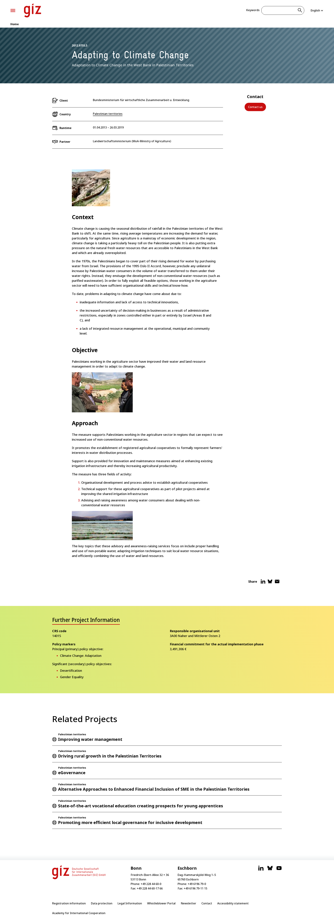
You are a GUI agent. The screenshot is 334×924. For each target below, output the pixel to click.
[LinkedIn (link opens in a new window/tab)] (261, 870)
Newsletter (188, 903)
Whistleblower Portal (161, 903)
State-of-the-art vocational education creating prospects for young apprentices (140, 806)
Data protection (101, 903)
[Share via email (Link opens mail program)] (277, 583)
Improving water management (90, 739)
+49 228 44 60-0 (151, 884)
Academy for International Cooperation (78, 913)
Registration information (69, 903)
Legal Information (130, 903)
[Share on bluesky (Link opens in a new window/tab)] (270, 583)
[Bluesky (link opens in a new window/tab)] (270, 870)
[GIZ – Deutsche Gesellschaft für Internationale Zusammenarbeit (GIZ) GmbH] (32, 10)
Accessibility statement (233, 903)
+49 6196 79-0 (197, 884)
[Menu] (13, 10)
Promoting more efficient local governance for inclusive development (130, 822)
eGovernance (71, 772)
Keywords (253, 10)
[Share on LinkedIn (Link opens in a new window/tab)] (263, 583)
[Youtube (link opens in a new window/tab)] (279, 870)
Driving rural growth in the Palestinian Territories (109, 756)
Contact (206, 903)
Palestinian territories (107, 114)
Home (14, 24)
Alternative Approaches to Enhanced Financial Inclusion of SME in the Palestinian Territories (153, 789)
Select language (317, 10)
